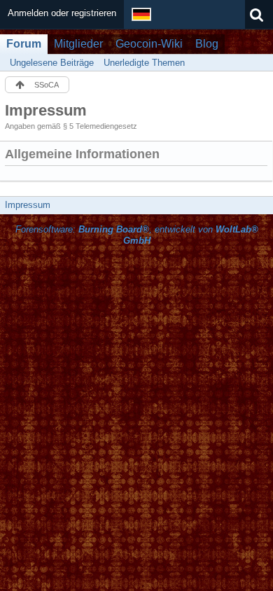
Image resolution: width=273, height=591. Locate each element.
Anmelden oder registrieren (62, 13)
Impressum (27, 205)
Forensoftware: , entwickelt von (136, 235)
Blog (206, 44)
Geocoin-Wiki (149, 44)
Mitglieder (78, 44)
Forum (23, 44)
